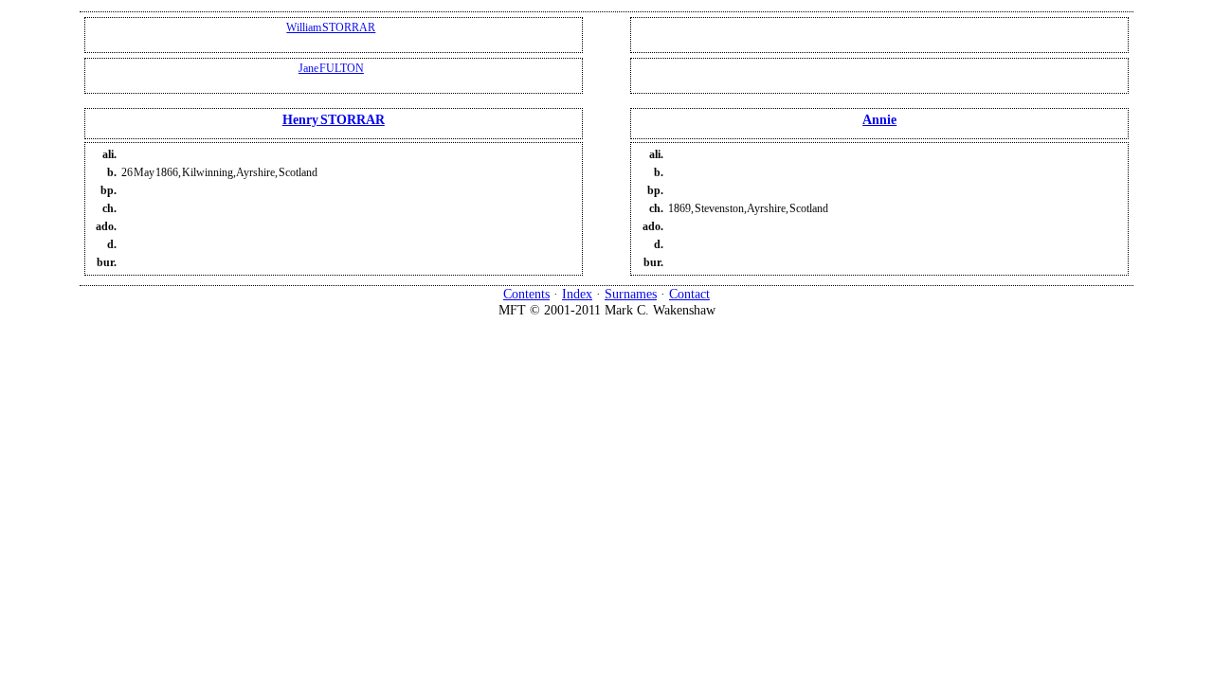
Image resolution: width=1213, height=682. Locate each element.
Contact (689, 293)
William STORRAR (330, 27)
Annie (879, 119)
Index (577, 293)
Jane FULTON (331, 68)
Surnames (631, 293)
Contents (526, 293)
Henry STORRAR (333, 119)
